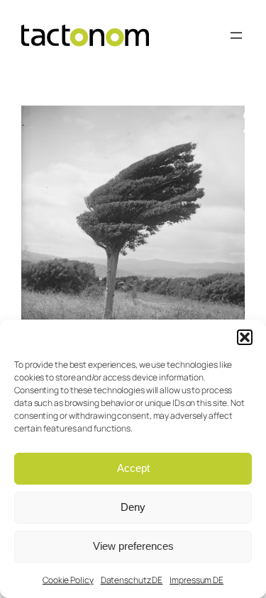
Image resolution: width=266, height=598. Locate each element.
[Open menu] (236, 35)
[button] (245, 337)
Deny (133, 507)
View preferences (133, 546)
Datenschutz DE (132, 580)
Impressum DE (196, 580)
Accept (133, 468)
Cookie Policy (68, 580)
